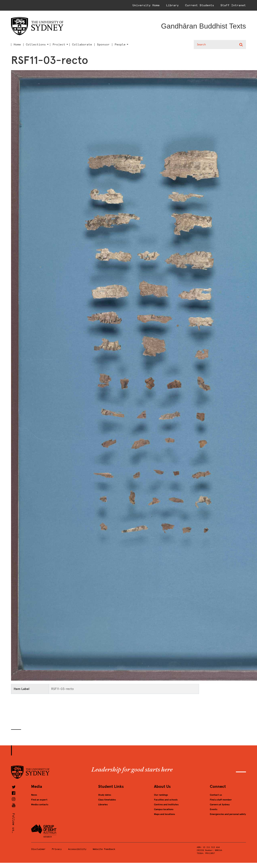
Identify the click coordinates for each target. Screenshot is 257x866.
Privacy (57, 849)
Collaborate (82, 44)
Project (59, 44)
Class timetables (107, 799)
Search (241, 45)
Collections (36, 44)
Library (172, 5)
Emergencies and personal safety (228, 814)
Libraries (103, 804)
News (34, 794)
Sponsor (103, 44)
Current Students (199, 5)
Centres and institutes (166, 804)
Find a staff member (221, 799)
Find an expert (39, 799)
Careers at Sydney (220, 804)
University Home (146, 5)
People (120, 44)
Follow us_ (13, 823)
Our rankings (161, 794)
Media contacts (39, 804)
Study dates (104, 794)
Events (213, 809)
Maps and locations (164, 814)
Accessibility (77, 849)
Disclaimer (38, 849)
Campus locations (163, 809)
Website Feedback (104, 849)
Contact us (216, 794)
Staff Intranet (233, 5)
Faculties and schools (165, 799)
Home (17, 44)
